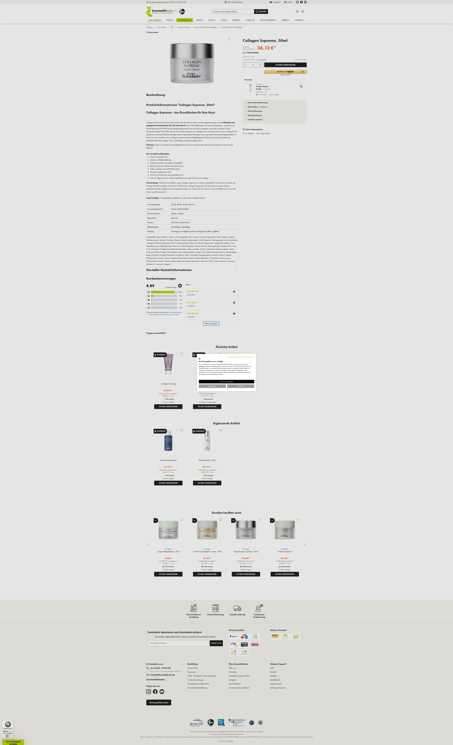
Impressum (250, 357)
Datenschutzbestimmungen (237, 357)
